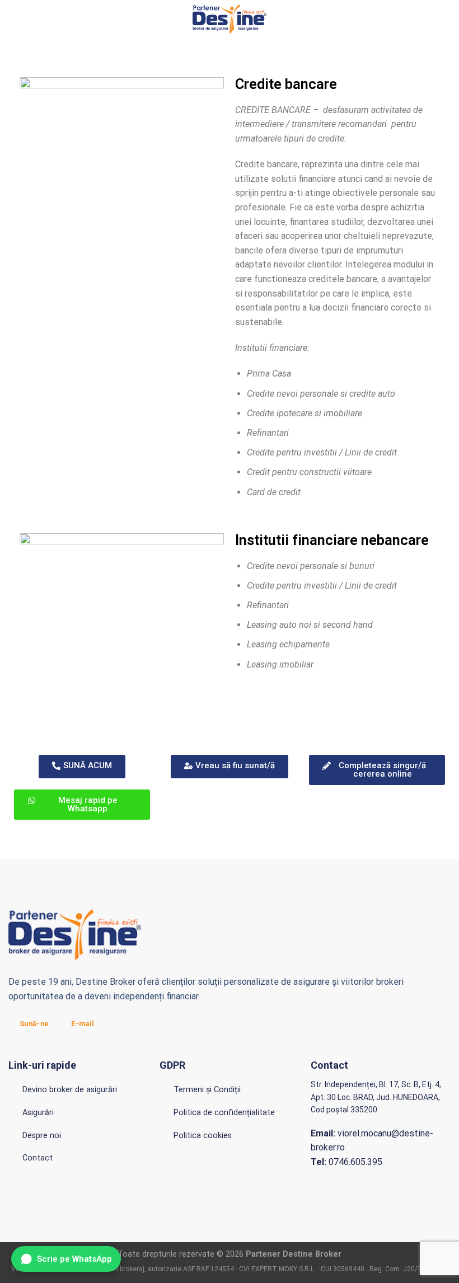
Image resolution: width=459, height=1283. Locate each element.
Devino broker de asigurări (69, 1089)
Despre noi (41, 1135)
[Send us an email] (428, 19)
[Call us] (443, 19)
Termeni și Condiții (207, 1089)
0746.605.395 (346, 1162)
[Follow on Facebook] (414, 19)
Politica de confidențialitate (224, 1112)
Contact (37, 1158)
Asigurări (38, 1112)
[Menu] (15, 18)
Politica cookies (203, 1135)
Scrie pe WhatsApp (74, 1259)
